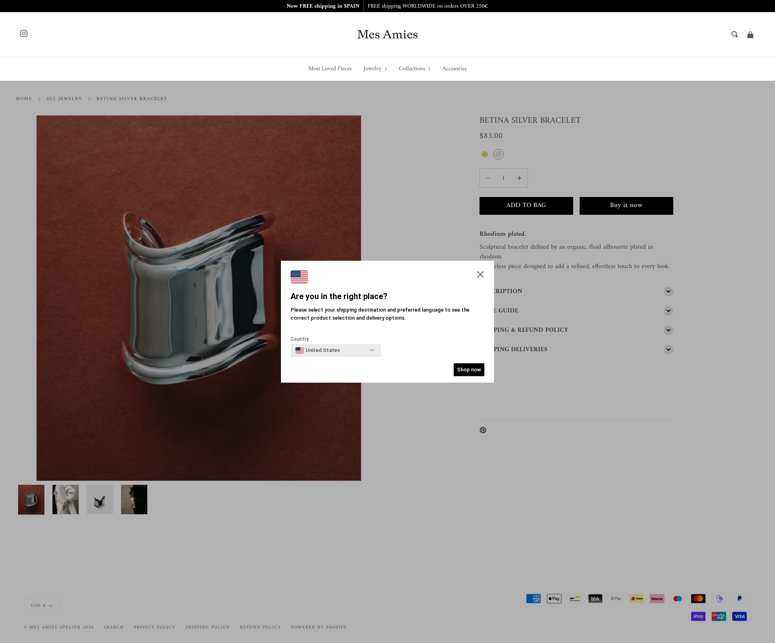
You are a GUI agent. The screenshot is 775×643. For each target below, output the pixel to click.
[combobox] (317, 350)
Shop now (469, 370)
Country (300, 339)
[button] (480, 275)
